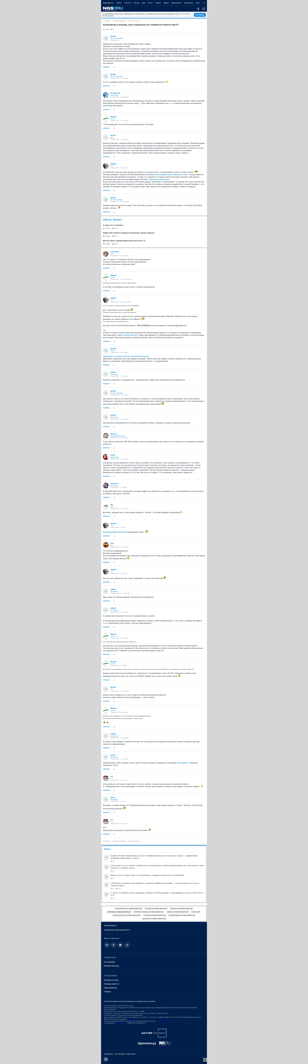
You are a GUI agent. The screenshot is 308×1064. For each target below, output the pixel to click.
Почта (150, 3)
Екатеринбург (109, 962)
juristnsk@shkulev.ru (163, 1021)
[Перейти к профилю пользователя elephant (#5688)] (106, 166)
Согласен (199, 15)
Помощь (107, 992)
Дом (143, 3)
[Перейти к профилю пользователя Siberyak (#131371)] (106, 119)
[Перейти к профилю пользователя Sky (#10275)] (106, 507)
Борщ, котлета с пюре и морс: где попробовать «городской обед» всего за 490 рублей (147, 875)
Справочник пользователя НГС (117, 930)
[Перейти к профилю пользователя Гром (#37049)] (106, 545)
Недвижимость (108, 3)
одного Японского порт (177, 174)
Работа (119, 3)
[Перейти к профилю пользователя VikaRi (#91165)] (106, 457)
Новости (128, 3)
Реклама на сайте (111, 980)
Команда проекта (111, 984)
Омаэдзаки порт (130, 335)
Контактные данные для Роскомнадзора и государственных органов (129, 1001)
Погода (136, 3)
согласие (182, 14)
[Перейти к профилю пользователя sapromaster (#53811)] (106, 254)
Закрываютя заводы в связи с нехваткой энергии (126, 356)
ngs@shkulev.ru (132, 1019)
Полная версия (110, 925)
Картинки (153, 179)
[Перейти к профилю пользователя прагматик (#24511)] (106, 485)
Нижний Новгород (111, 966)
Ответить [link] (106, 67)
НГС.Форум (106, 21)
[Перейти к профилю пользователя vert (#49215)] (106, 778)
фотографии (161, 174)
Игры (198, 3)
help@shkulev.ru (121, 1023)
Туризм (158, 3)
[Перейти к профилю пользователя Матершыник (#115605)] (106, 95)
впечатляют (164, 179)
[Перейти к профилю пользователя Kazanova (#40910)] (106, 436)
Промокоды (188, 3)
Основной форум (134, 21)
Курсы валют (176, 3)
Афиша (166, 3)
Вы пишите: (183, 763)
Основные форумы (119, 21)
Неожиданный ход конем (114, 532)
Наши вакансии (110, 988)
